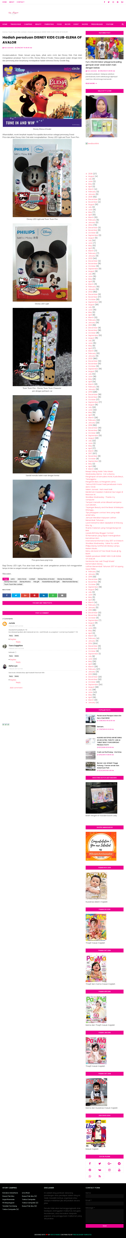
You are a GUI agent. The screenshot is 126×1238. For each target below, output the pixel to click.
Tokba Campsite (28, 1199)
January (91, 194)
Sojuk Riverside (8, 1199)
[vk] (99, 1169)
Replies (13, 639)
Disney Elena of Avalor (46, 579)
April (90, 186)
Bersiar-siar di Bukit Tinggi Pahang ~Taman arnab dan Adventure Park (108, 765)
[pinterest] (117, 2)
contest (32, 579)
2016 (90, 576)
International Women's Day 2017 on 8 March (104, 541)
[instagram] (113, 2)
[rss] (99, 1176)
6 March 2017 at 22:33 (16, 648)
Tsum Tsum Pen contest (17, 32)
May (90, 184)
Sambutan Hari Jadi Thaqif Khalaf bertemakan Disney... (100, 562)
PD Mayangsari (8, 1203)
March (91, 189)
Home (4, 2)
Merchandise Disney (70, 582)
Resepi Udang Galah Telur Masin (99, 471)
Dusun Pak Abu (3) (29, 1206)
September (93, 235)
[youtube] (119, 1169)
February (92, 191)
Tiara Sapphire (16, 645)
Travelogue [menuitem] (15, 24)
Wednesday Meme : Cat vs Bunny (100, 474)
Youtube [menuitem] (109, 24)
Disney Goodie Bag (64, 579)
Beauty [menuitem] (38, 24)
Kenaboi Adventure (10, 1193)
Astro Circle (22, 579)
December (93, 199)
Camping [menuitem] (28, 24)
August (91, 176)
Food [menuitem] (59, 24)
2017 (90, 453)
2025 (90, 197)
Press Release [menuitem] (97, 24)
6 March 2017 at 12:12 (16, 626)
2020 (90, 358)
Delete (17, 636)
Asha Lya (13, 666)
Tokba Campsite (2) (30, 1203)
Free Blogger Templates (82, 1235)
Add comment (16, 687)
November (92, 202)
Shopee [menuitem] (85, 24)
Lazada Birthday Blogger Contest (100, 533)
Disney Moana (25, 582)
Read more (90, 83)
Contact (20, 2)
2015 (90, 610)
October (92, 233)
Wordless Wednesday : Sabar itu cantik (102, 543)
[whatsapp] (90, 1176)
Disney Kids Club (10, 582)
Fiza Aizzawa (9, 48)
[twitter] (108, 2)
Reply (11, 636)
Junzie (12, 623)
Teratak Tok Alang (9, 1206)
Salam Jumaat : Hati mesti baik (99, 489)
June (90, 181)
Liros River (26, 1193)
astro (13, 579)
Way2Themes (55, 1235)
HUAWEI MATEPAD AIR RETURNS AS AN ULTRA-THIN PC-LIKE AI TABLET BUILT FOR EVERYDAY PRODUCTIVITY (109, 741)
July (90, 179)
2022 (90, 292)
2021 (90, 325)
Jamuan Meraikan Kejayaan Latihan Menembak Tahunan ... (101, 518)
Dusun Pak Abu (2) (29, 1196)
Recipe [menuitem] (67, 24)
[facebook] (104, 2)
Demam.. (100, 726)
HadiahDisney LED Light (50, 582)
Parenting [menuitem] (49, 24)
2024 (90, 225)
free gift (36, 582)
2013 (90, 674)
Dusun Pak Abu (8, 1196)
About (11, 2)
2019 (90, 392)
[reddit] (119, 1163)
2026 (90, 173)
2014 (90, 643)
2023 (90, 258)
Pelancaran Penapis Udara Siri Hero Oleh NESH (109, 716)
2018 (90, 425)
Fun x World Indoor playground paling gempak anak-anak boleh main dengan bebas (104, 65)
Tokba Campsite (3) (10, 1209)
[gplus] (122, 2)
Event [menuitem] (76, 24)
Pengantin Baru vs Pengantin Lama (101, 482)
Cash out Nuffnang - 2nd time (109, 752)
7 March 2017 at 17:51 (16, 669)
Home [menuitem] (4, 24)
